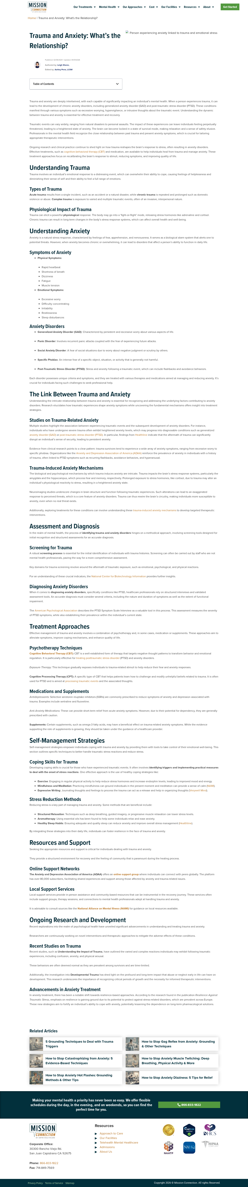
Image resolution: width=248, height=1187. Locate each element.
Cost (151, 7)
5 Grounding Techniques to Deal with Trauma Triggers (79, 1044)
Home (32, 18)
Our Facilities (169, 7)
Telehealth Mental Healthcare (119, 1142)
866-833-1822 (49, 1163)
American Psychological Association (56, 610)
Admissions (107, 1147)
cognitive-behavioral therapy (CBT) (84, 151)
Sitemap (69, 1183)
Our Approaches (132, 7)
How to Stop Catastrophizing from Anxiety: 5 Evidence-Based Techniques (79, 1060)
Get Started (230, 7)
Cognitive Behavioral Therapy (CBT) (51, 653)
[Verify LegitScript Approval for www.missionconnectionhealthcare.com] (189, 1130)
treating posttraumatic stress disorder (98, 658)
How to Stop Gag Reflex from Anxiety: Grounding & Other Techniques (178, 1044)
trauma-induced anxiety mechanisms (154, 510)
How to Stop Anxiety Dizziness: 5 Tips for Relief (177, 1077)
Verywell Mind (198, 790)
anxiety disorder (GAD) (43, 435)
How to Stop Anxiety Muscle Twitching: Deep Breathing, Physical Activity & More (175, 1060)
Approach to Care (111, 1133)
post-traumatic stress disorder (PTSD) (81, 435)
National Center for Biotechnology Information (118, 576)
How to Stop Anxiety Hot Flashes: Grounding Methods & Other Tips (79, 1077)
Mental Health (107, 7)
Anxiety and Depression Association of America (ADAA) (109, 453)
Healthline (141, 435)
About (206, 7)
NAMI (210, 786)
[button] (117, 83)
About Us (106, 1151)
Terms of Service (54, 1183)
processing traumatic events (81, 681)
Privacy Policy (35, 1183)
